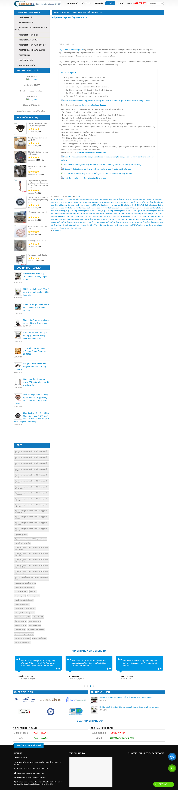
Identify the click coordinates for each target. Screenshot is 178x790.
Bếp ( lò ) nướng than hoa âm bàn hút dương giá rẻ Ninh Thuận (31, 511)
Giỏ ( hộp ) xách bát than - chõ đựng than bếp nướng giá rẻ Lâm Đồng (31, 560)
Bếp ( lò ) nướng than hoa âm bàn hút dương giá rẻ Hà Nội (31, 475)
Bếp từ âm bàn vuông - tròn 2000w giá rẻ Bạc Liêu (30, 539)
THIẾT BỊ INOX (24, 55)
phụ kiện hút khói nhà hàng (35, 629)
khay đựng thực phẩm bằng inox (25, 608)
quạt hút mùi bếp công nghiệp (24, 634)
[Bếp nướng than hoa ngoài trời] (20, 217)
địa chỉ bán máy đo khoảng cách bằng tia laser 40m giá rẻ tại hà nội (119, 199)
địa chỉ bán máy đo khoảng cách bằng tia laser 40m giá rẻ (73, 199)
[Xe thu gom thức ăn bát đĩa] (20, 259)
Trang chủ (72, 3)
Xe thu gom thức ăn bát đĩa (37, 255)
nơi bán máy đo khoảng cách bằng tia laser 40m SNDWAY (76, 225)
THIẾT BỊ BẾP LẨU (26, 17)
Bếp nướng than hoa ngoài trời (37, 213)
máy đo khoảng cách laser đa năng (92, 105)
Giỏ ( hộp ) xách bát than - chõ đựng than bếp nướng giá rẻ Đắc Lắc (31, 572)
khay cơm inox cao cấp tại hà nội (25, 583)
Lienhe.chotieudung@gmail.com (33, 777)
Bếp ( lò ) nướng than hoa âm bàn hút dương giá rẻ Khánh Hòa (31, 493)
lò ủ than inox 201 (38, 617)
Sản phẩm (98, 3)
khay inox (33, 591)
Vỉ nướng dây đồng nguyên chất (38, 228)
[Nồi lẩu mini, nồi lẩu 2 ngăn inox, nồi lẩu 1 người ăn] (20, 128)
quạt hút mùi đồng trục (39, 638)
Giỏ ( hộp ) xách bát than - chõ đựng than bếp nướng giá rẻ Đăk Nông (31, 566)
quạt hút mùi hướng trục (22, 638)
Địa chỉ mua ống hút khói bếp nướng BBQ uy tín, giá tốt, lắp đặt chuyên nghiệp (36, 382)
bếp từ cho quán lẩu (21, 534)
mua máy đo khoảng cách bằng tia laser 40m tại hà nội (136, 219)
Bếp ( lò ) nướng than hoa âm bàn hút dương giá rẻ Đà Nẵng (31, 517)
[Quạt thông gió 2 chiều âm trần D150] (20, 143)
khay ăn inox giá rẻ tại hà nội (24, 600)
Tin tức (110, 3)
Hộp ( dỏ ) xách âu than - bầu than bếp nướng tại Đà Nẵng (31, 578)
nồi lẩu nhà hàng (20, 629)
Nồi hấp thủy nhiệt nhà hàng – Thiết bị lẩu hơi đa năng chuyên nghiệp (35, 276)
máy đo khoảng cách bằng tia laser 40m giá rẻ (121, 208)
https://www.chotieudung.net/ (34, 773)
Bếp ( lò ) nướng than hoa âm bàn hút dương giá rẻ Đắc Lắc (31, 529)
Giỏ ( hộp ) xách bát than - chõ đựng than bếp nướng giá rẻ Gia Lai (31, 548)
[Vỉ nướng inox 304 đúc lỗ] (20, 245)
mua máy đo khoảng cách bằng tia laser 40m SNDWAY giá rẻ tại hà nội (113, 216)
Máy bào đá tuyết (27, 65)
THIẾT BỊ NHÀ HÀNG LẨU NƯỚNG (32, 50)
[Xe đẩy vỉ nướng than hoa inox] (20, 171)
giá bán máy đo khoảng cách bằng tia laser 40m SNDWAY (79, 205)
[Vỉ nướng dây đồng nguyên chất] (20, 231)
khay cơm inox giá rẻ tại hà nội (24, 587)
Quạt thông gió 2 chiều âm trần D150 (37, 139)
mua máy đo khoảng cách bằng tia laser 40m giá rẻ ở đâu (97, 213)
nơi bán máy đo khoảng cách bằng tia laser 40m (111, 222)
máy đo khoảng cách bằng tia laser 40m (90, 208)
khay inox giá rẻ (20, 596)
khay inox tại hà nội (33, 596)
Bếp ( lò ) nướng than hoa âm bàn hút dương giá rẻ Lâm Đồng (31, 505)
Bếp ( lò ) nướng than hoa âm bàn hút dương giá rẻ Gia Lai (31, 470)
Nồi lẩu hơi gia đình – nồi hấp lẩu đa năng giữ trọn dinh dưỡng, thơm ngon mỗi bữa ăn (35, 336)
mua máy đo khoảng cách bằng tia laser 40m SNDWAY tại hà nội (93, 219)
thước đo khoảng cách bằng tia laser (92, 152)
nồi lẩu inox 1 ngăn (20, 621)
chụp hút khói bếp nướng (22, 543)
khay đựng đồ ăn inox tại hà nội (24, 613)
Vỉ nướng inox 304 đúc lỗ (37, 241)
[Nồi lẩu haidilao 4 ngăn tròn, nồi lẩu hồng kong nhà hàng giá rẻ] (20, 202)
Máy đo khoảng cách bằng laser (71, 50)
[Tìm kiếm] (162, 3)
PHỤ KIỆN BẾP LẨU (26, 23)
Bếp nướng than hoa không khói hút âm (31, 29)
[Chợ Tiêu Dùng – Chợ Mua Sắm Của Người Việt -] (37, 4)
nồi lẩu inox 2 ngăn (35, 621)
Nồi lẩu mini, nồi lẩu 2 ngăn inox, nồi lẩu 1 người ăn (38, 125)
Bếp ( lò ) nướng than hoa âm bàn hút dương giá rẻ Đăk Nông (31, 523)
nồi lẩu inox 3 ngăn (20, 625)
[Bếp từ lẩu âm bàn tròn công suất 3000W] (20, 157)
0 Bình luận (57, 231)
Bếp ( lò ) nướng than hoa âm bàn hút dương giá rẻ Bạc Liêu (31, 458)
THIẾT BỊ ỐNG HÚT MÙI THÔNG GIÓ (32, 45)
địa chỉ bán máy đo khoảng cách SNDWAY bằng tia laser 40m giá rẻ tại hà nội (107, 202)
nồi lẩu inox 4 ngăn (35, 625)
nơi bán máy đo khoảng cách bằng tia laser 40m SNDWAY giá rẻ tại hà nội (124, 225)
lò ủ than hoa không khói (22, 617)
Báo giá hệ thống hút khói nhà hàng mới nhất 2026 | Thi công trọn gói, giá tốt (30, 366)
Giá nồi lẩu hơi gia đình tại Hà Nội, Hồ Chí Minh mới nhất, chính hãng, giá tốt (36, 307)
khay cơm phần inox (21, 591)
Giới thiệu (86, 3)
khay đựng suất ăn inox (22, 604)
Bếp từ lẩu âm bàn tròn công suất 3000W (38, 153)
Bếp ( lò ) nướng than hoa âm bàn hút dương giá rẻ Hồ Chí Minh (31, 487)
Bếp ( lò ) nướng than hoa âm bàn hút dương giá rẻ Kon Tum (31, 499)
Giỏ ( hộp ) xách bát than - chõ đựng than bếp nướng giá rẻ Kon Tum (31, 554)
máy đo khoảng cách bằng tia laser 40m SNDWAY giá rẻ (122, 211)
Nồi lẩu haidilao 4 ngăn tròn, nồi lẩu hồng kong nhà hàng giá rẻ (38, 200)
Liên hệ (120, 3)
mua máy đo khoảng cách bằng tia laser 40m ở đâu (69, 216)
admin (69, 196)
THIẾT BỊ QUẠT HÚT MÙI (28, 40)
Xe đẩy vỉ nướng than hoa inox (37, 168)
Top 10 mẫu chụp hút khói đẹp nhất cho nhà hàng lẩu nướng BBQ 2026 (34, 351)
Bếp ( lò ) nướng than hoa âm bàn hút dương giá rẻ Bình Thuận (31, 452)
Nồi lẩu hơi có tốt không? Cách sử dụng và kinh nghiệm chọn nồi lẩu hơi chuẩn (36, 292)
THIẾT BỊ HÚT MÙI (26, 60)
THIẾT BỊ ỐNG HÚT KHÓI (28, 35)
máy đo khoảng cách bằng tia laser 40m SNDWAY (83, 211)
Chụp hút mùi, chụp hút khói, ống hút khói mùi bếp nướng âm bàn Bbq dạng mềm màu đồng (38, 184)
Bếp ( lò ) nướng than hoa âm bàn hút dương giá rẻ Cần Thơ (31, 464)
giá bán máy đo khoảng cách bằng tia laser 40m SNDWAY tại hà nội (124, 205)
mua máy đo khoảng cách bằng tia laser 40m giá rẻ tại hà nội (140, 213)
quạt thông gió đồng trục (22, 642)
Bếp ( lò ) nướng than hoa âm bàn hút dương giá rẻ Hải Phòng (31, 481)
